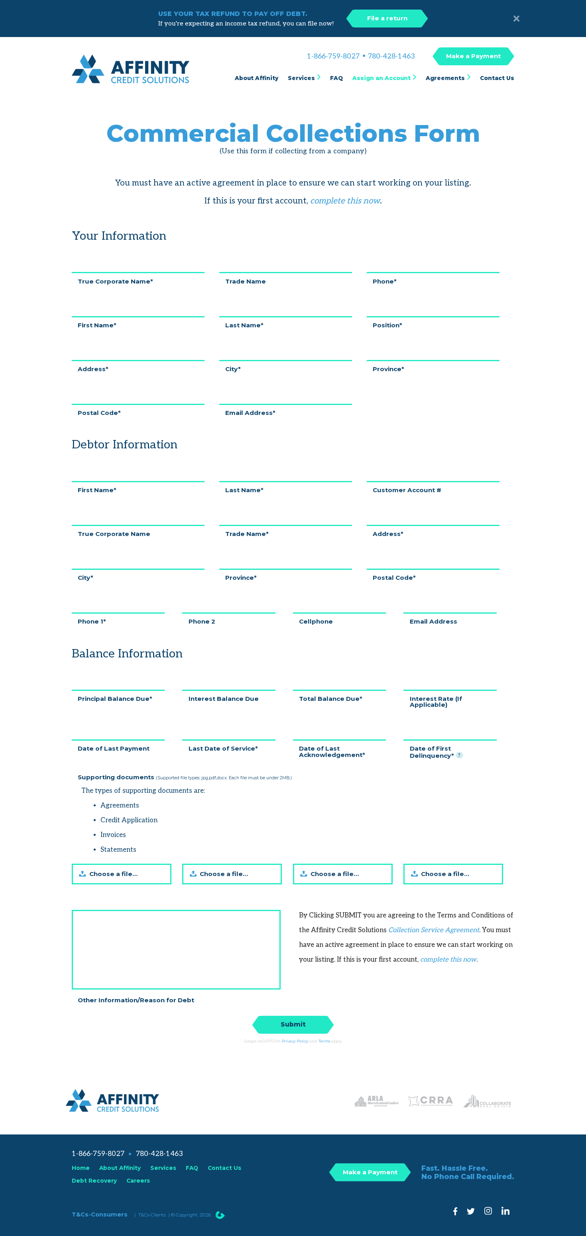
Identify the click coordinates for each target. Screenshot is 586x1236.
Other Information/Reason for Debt (136, 999)
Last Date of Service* (223, 748)
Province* (388, 368)
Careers (138, 1180)
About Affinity (256, 78)
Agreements (445, 78)
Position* (387, 324)
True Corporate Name (114, 533)
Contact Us (497, 78)
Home (81, 1168)
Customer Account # (407, 489)
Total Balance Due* (330, 698)
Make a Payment (473, 56)
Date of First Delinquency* (435, 751)
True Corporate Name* (115, 281)
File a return (387, 18)
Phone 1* (92, 621)
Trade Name (245, 281)
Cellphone (316, 621)
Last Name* (244, 324)
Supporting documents (185, 776)
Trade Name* (247, 533)
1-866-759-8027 (333, 56)
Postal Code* (99, 412)
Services (301, 78)
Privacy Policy (294, 1041)
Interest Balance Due (224, 698)
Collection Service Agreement (433, 930)
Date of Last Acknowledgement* (332, 751)
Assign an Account (381, 78)
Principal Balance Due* (115, 698)
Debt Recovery (94, 1180)
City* (233, 368)
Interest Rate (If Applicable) (436, 701)
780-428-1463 (391, 56)
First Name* (97, 324)
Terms (324, 1041)
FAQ (336, 78)
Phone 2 (202, 621)
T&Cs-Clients (152, 1215)
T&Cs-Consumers (100, 1214)
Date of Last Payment (113, 748)
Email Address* (250, 412)
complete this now (345, 201)
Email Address (433, 621)
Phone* (385, 281)
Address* (93, 368)
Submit (293, 1024)
